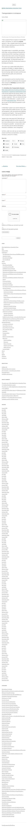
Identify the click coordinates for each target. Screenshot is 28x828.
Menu (14, 4)
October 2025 (5, 426)
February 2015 (5, 655)
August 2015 (4, 644)
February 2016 (5, 633)
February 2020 (5, 547)
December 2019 (5, 551)
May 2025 (4, 435)
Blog (3, 249)
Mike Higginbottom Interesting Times (10, 247)
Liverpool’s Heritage (7, 283)
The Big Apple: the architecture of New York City (13, 318)
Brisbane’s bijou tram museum (8, 369)
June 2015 (4, 648)
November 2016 (5, 617)
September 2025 (5, 428)
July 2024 (4, 453)
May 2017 (4, 607)
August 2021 (4, 515)
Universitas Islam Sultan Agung (8, 390)
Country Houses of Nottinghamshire (10, 710)
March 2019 (4, 567)
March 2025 (4, 438)
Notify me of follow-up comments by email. (12, 225)
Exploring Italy (5, 728)
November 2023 (5, 467)
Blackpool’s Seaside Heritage (10, 306)
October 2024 (5, 447)
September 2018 (5, 578)
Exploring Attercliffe (6, 718)
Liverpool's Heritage (6, 768)
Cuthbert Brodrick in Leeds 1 (9, 385)
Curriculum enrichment (8, 324)
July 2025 (4, 431)
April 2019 (4, 565)
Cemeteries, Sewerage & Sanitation (9, 696)
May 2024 (4, 456)
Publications (4, 252)
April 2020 (4, 544)
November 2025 (5, 424)
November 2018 (5, 574)
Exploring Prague (5, 737)
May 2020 (4, 542)
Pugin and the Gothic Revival (8, 778)
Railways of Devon (6, 780)
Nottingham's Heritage (7, 777)
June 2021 (4, 519)
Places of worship (7, 343)
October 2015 (5, 641)
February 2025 (5, 440)
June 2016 (4, 626)
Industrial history (5, 762)
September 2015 (5, 642)
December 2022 (5, 487)
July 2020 (4, 539)
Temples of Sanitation (8, 315)
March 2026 (4, 417)
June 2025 (4, 433)
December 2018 (5, 573)
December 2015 (5, 637)
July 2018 (4, 582)
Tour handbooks (6, 259)
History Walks (5, 250)
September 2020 (5, 535)
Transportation (6, 333)
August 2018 (4, 580)
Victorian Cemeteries (8, 313)
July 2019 (4, 560)
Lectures (4, 263)
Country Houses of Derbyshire (8, 701)
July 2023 (4, 474)
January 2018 (4, 592)
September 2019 (5, 556)
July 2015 (4, 646)
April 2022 (4, 501)
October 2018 (5, 576)
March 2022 (4, 503)
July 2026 (4, 410)
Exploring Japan (16, 155)
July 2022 (4, 496)
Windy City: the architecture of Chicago (11, 320)
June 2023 (4, 476)
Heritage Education (6, 322)
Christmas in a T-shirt (6, 698)
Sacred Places (5, 784)
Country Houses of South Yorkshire (9, 712)
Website (4, 206)
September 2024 (5, 449)
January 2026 (4, 420)
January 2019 (4, 571)
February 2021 (5, 526)
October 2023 (5, 469)
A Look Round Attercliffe (8, 266)
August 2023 (4, 472)
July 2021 (4, 517)
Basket (3, 354)
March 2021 (4, 524)
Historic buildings (7, 340)
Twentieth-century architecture (9, 802)
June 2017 (4, 605)
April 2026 (4, 415)
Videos (3, 261)
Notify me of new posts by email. (10, 229)
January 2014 (4, 678)
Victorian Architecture (6, 805)
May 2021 (4, 521)
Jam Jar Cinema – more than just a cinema (11, 370)
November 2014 (5, 660)
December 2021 (5, 508)
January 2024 (4, 463)
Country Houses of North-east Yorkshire (11, 707)
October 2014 (5, 662)
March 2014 (4, 675)
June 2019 (4, 562)
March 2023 (4, 481)
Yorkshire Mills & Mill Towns (8, 814)
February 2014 (5, 676)
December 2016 (5, 616)
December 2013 (5, 680)
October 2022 (5, 490)
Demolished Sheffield (7, 258)
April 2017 (4, 608)
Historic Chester (5, 757)
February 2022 (5, 505)
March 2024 (4, 460)
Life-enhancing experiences (8, 766)
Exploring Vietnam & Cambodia (9, 741)
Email (3, 200)
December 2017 (5, 594)
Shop (3, 352)
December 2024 (5, 444)
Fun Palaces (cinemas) (6, 743)
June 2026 (4, 411)
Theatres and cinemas (8, 345)
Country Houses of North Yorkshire (9, 705)
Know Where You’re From (8, 327)
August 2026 (4, 408)
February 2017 (5, 612)
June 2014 (4, 669)
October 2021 (5, 512)
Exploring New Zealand (7, 734)
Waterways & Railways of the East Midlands (11, 812)
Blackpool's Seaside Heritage (8, 692)
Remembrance (5, 782)
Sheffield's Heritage (6, 787)
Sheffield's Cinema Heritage (8, 786)
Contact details (6, 349)
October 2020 (5, 533)
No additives (6, 388)
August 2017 (4, 601)
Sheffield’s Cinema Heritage (9, 268)
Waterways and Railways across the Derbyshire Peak (14, 272)
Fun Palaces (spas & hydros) (8, 746)
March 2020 (4, 546)
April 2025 (4, 437)
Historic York (4, 759)
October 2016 (5, 619)
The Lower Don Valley (7, 329)
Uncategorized (5, 803)
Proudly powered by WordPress (8, 825)
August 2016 (4, 623)
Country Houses (5, 700)
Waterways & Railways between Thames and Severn (13, 811)
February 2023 (5, 483)
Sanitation (5, 331)
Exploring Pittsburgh (6, 735)
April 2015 (4, 651)
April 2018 (4, 587)
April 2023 (4, 479)
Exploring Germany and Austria (9, 726)
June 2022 (4, 497)
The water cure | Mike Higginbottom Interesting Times (14, 383)
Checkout (4, 356)
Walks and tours (7, 347)
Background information (8, 336)
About (3, 351)
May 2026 (4, 413)
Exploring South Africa (7, 739)
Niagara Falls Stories (6, 773)
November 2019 (5, 553)
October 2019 (5, 555)
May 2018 (4, 585)
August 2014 (4, 666)
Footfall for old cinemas (7, 374)
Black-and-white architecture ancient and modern (13, 691)
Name (4, 194)
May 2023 (4, 478)
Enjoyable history (5, 372)
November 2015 (5, 639)
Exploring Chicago (6, 723)
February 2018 (5, 590)
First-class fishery (21, 166)
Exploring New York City (7, 732)
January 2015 (4, 657)
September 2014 (5, 664)
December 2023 (5, 465)
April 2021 (4, 522)
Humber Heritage (6, 760)
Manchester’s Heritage (8, 284)
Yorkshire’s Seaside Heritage (10, 308)
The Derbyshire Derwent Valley (9, 270)
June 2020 (4, 540)
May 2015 (4, 650)
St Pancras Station (7, 281)
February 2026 (5, 419)
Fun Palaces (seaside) (6, 744)
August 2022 (4, 494)
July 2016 (4, 624)
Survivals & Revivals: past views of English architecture (14, 789)
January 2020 (4, 549)
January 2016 (4, 635)
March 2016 (4, 632)
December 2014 (5, 658)
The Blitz (4, 335)
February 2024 (5, 462)
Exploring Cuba (5, 725)
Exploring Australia (6, 719)
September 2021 (5, 513)
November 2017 (5, 596)
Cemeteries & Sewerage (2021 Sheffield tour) (11, 694)
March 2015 (4, 653)
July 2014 (4, 667)
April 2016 (4, 630)
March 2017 (4, 610)
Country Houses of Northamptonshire (10, 709)
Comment (5, 178)
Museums (6, 342)
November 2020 (5, 531)
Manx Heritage (5, 771)
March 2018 (4, 589)
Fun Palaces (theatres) (7, 748)
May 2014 (4, 671)
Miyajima (5, 166)
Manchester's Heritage (7, 769)
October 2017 (5, 598)
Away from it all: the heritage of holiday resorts (14, 301)
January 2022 (4, 506)
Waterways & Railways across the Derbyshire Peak (13, 807)
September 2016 (5, 621)
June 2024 (4, 454)
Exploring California (6, 721)
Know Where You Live (7, 326)
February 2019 (5, 569)
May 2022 (4, 499)
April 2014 (4, 673)
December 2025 (5, 422)
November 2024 (5, 445)
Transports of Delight (6, 800)
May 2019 (4, 564)
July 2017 (4, 603)
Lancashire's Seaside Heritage (8, 764)
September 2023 (5, 471)
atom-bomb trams (11, 100)
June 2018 (4, 583)
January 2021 (4, 528)
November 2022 (5, 488)
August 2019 (4, 558)
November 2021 (5, 510)
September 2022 (5, 492)
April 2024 (4, 458)
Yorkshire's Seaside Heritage (8, 816)
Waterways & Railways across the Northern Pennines (13, 809)
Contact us (4, 358)
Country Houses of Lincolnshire (9, 703)
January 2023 (4, 485)
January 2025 (4, 442)
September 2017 (5, 599)
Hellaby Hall (4, 367)
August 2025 (4, 429)
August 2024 (4, 451)
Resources (5, 338)
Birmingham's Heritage (7, 689)
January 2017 (4, 614)
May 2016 (4, 628)
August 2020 (4, 537)
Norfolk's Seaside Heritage (7, 775)
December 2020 (5, 530)
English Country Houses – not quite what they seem (14, 317)
